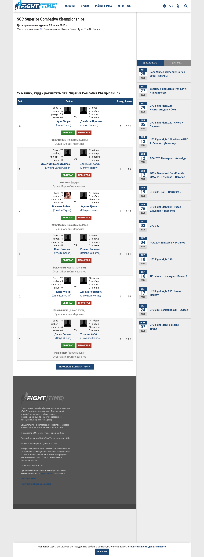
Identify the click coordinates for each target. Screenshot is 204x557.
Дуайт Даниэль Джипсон (56, 165)
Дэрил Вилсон (63, 336)
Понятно (102, 551)
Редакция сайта (28, 478)
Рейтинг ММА (103, 5)
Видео (85, 5)
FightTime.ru (46, 473)
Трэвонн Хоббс (90, 336)
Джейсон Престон (91, 123)
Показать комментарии (75, 366)
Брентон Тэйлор (61, 208)
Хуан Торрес (63, 123)
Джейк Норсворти (91, 293)
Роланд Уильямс (90, 251)
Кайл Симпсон (62, 251)
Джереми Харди (90, 165)
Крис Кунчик (61, 293)
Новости (69, 5)
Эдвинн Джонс (89, 208)
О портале (124, 5)
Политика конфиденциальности (36, 484)
